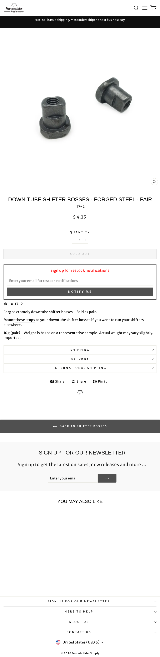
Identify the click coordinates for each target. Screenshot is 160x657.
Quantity (80, 232)
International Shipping (80, 368)
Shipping (80, 350)
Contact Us (79, 632)
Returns (80, 359)
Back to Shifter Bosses (83, 426)
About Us (79, 622)
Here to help (79, 611)
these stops (25, 320)
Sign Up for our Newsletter (79, 601)
